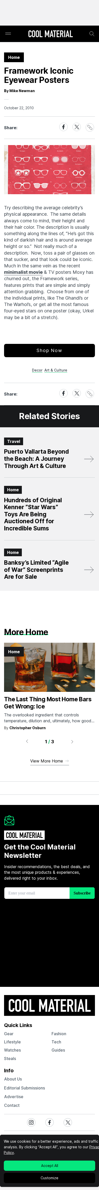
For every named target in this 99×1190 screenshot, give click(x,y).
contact (12, 1105)
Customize (49, 1178)
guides (58, 1050)
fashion (59, 1033)
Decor (37, 370)
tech (56, 1041)
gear (8, 1033)
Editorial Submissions (24, 1087)
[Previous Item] (27, 741)
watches (12, 1050)
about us (13, 1079)
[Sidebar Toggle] (8, 33)
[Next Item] (72, 741)
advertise (13, 1096)
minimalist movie (23, 272)
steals (10, 1058)
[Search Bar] (92, 34)
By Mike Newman (19, 91)
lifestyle (12, 1041)
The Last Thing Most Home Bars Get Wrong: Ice (47, 703)
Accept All (49, 1165)
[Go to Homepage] (50, 34)
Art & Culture (55, 370)
